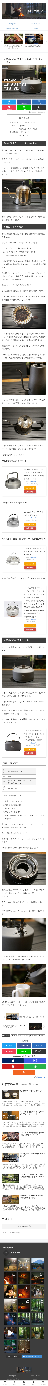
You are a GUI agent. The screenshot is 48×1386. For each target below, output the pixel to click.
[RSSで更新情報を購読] (24, 1072)
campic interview (13, 1379)
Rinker (33, 481)
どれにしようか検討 (19, 126)
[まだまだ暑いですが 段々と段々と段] (37, 1305)
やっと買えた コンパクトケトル (23, 122)
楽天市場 (29, 492)
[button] (39, 107)
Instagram (13, 1376)
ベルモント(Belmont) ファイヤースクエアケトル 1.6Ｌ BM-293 (34, 552)
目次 (21, 118)
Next (46, 42)
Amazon (29, 488)
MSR (15, 1036)
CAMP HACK (35, 1376)
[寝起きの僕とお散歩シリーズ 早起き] (10, 1264)
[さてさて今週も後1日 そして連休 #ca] (24, 1346)
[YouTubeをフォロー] (13, 1066)
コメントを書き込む (24, 1226)
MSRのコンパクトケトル (20, 132)
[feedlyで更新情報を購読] (35, 1066)
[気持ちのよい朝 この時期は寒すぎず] (24, 1264)
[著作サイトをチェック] (13, 1060)
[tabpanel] (13, 41)
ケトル (43, 1036)
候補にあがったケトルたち (28, 129)
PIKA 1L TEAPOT (23, 135)
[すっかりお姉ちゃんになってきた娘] (37, 1333)
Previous (2, 42)
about (35, 1379)
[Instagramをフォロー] (35, 1060)
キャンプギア (24, 1036)
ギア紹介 (7, 1036)
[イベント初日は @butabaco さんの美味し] (10, 1291)
